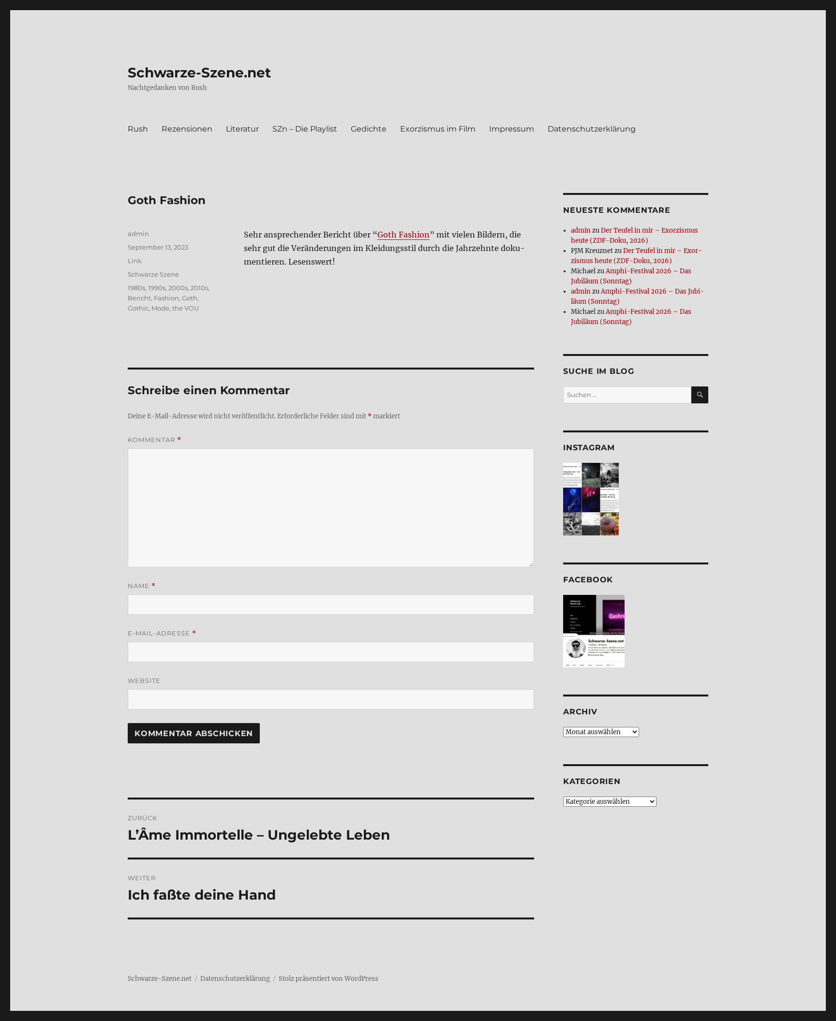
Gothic (138, 308)
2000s (178, 288)
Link (135, 261)
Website (144, 680)
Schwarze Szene (153, 274)
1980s (136, 288)
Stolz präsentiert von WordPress (328, 979)
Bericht (139, 298)
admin (138, 233)
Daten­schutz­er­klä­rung (592, 128)
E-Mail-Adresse (162, 633)
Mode (160, 308)
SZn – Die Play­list (304, 128)
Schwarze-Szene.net (199, 72)
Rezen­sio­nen (187, 128)
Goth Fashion (403, 234)
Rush (138, 128)
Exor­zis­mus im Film (438, 128)
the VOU (185, 308)
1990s (156, 288)
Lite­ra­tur (242, 128)
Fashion (166, 298)
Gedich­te (369, 128)
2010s (199, 288)
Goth (189, 298)
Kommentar (154, 440)
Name (142, 586)
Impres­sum (511, 128)
